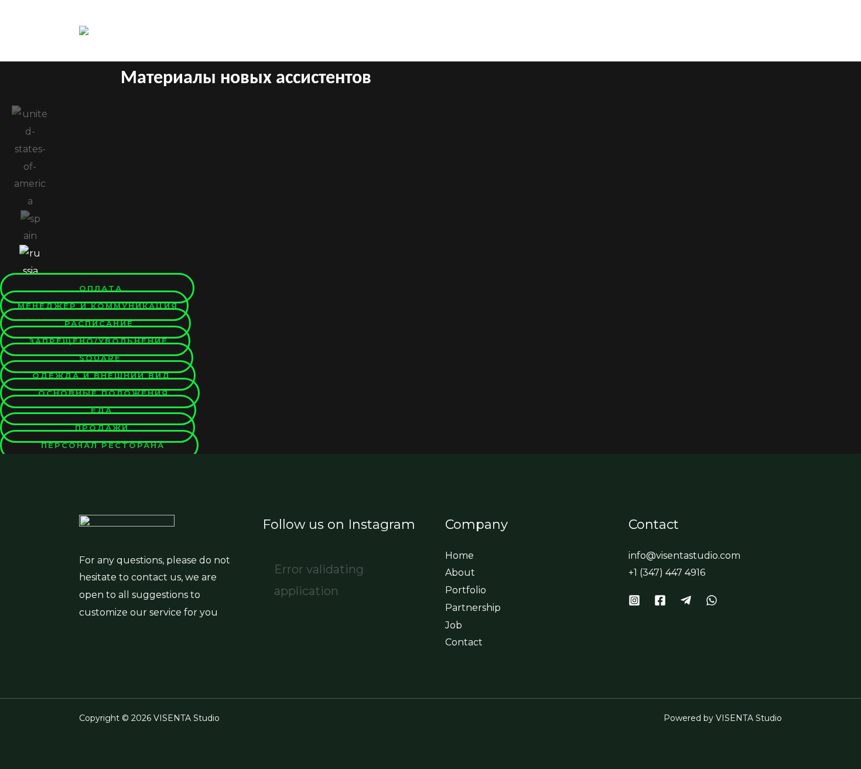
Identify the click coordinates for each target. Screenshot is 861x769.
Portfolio (531, 30)
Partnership (618, 30)
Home (402, 30)
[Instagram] (634, 600)
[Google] (686, 600)
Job (687, 30)
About (460, 30)
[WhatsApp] (712, 600)
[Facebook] (660, 600)
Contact (746, 30)
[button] (97, 288)
